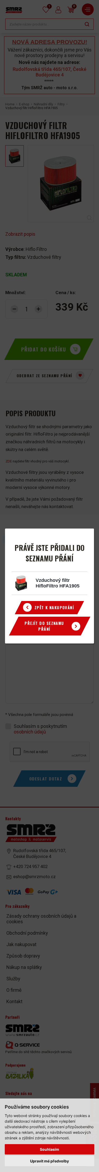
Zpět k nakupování (54, 607)
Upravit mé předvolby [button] (49, 1161)
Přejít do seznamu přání (44, 626)
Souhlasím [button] (49, 1149)
